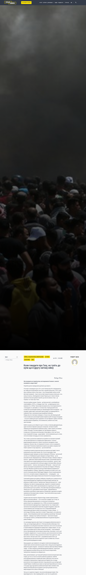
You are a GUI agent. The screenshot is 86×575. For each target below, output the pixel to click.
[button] (17, 357)
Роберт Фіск (9, 360)
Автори (45, 2)
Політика (27, 359)
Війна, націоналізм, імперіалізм (33, 357)
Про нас (67, 2)
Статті (40, 2)
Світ (33, 359)
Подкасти (60, 2)
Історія (47, 357)
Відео (56, 2)
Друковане (50, 2)
